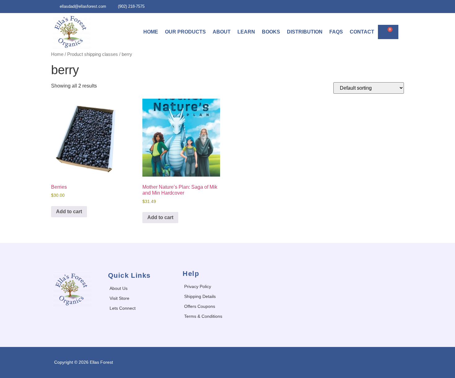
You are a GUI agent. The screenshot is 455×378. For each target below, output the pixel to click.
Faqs (336, 31)
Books (271, 31)
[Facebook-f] (372, 6)
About (222, 31)
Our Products (185, 31)
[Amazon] (397, 6)
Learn (246, 31)
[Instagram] (385, 6)
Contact (362, 31)
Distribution (305, 31)
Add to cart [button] (69, 211)
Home (150, 31)
